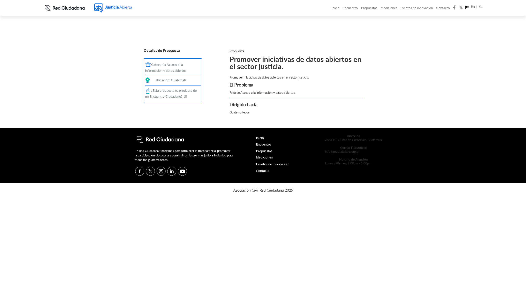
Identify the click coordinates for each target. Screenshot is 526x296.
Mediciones (389, 8)
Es (480, 6)
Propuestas (369, 8)
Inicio (335, 8)
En (473, 6)
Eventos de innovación (416, 8)
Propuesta (237, 51)
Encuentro (350, 8)
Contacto (443, 8)
